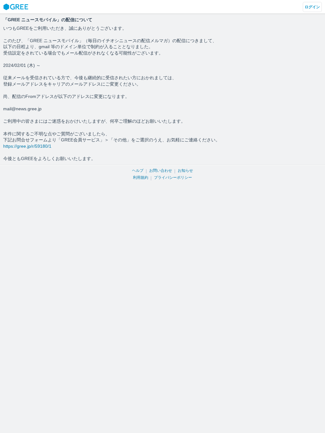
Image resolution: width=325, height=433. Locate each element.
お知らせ (185, 170)
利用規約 (140, 177)
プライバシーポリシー (173, 177)
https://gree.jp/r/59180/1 (27, 146)
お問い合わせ (160, 170)
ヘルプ (137, 170)
